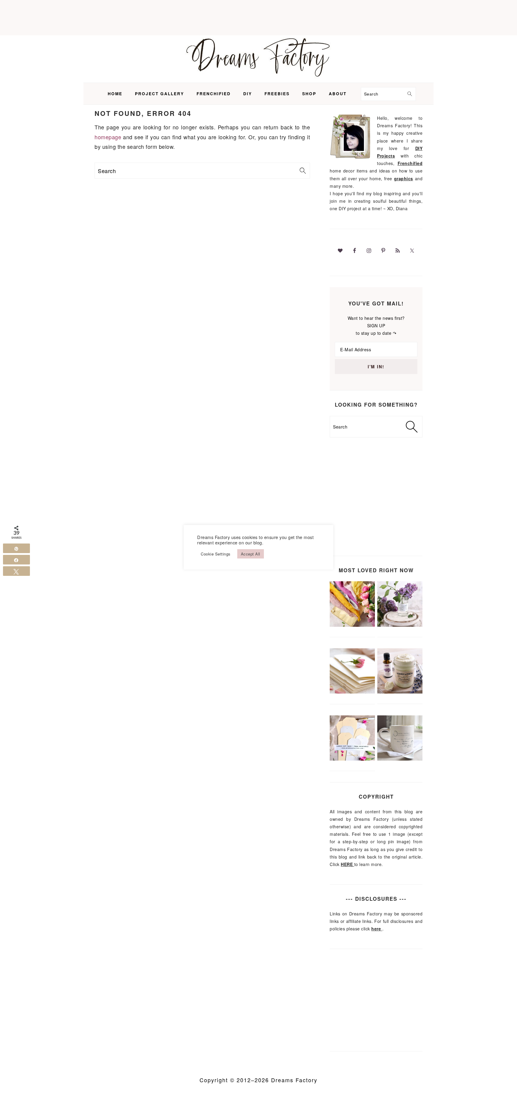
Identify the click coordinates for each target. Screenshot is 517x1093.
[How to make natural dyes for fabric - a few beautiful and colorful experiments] (352, 625)
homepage (108, 137)
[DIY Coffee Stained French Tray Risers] (399, 625)
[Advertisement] (258, 16)
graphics (403, 178)
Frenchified (410, 163)
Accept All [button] (250, 554)
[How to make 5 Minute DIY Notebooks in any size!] (352, 692)
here (376, 929)
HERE (347, 864)
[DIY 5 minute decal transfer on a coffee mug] (399, 759)
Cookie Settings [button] (216, 554)
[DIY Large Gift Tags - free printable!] (352, 759)
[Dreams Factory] (258, 77)
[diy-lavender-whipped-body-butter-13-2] (399, 692)
